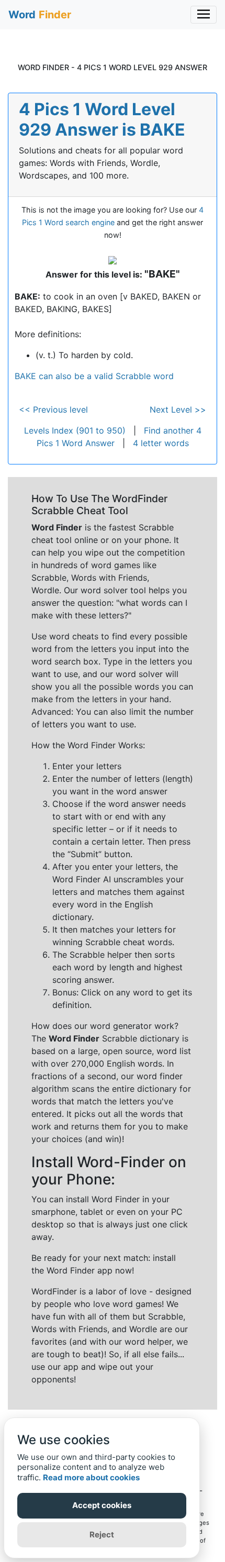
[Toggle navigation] (203, 15)
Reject (101, 1534)
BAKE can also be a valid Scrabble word (94, 376)
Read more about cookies (91, 1477)
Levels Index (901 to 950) (75, 430)
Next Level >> (178, 409)
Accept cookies (101, 1505)
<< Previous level (53, 409)
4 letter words (161, 443)
